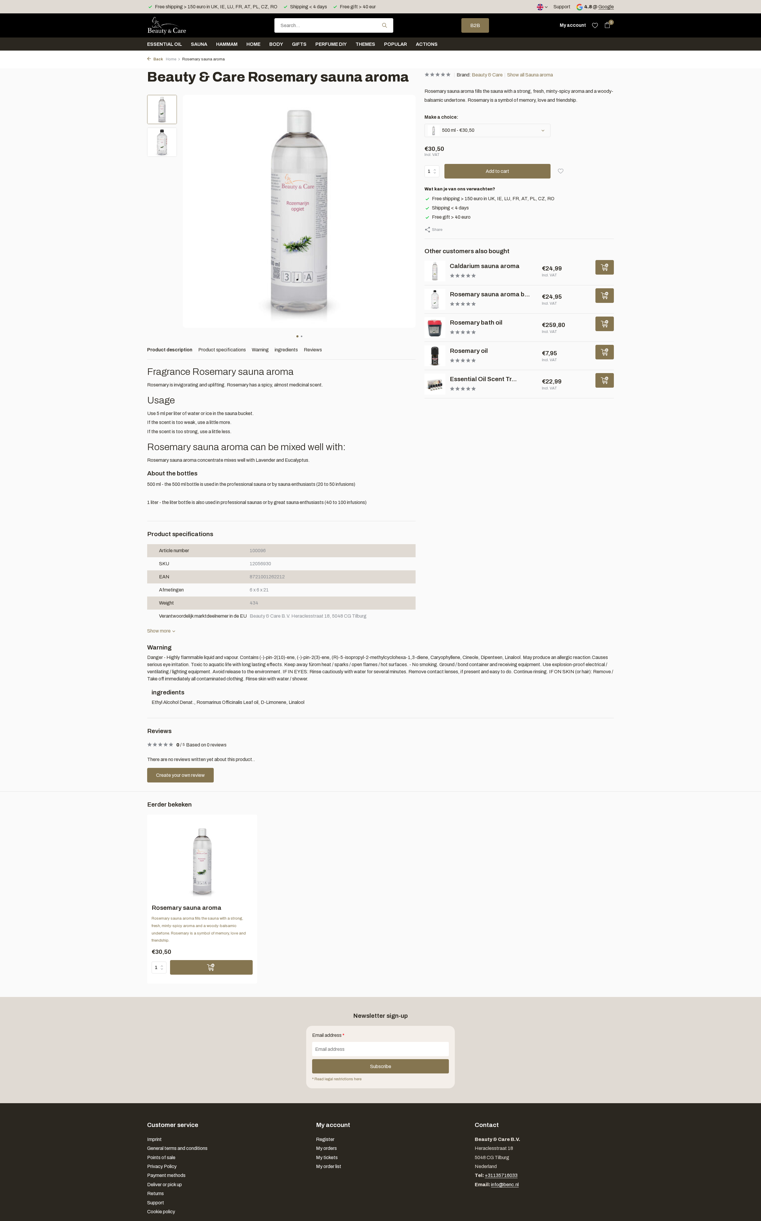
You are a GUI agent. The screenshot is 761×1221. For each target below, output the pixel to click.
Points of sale (161, 1157)
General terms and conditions (177, 1148)
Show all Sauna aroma (530, 74)
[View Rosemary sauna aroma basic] (434, 299)
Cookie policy (161, 1211)
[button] (297, 336)
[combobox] (333, 25)
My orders (326, 1148)
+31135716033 (501, 1175)
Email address (328, 1035)
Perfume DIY (331, 44)
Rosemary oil (469, 350)
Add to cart (497, 171)
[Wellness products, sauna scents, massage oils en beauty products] (177, 25)
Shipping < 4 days (450, 207)
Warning (260, 349)
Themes (365, 44)
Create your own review (180, 775)
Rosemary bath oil (476, 322)
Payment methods (166, 1175)
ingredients (286, 349)
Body (276, 44)
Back (157, 59)
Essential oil (164, 44)
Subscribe (380, 1066)
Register (325, 1139)
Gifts (299, 44)
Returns (155, 1193)
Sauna (199, 44)
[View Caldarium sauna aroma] (434, 271)
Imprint (154, 1139)
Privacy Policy (162, 1166)
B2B (475, 25)
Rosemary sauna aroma (186, 907)
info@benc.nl (505, 1184)
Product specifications (222, 349)
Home (253, 44)
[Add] (604, 267)
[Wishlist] (595, 25)
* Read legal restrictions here (336, 1079)
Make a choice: (441, 117)
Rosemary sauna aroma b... (490, 294)
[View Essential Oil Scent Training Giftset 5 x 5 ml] (434, 384)
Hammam (227, 44)
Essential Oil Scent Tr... (483, 379)
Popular (395, 44)
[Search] (384, 25)
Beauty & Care (487, 74)
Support (562, 6)
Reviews (313, 349)
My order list (328, 1166)
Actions (427, 44)
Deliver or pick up (164, 1184)
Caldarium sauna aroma (485, 266)
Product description (169, 349)
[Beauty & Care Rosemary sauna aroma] (202, 861)
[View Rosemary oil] (434, 355)
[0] (605, 25)
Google (606, 6)
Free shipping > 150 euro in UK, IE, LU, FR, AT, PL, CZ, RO (493, 198)
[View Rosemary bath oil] (434, 327)
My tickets (327, 1157)
